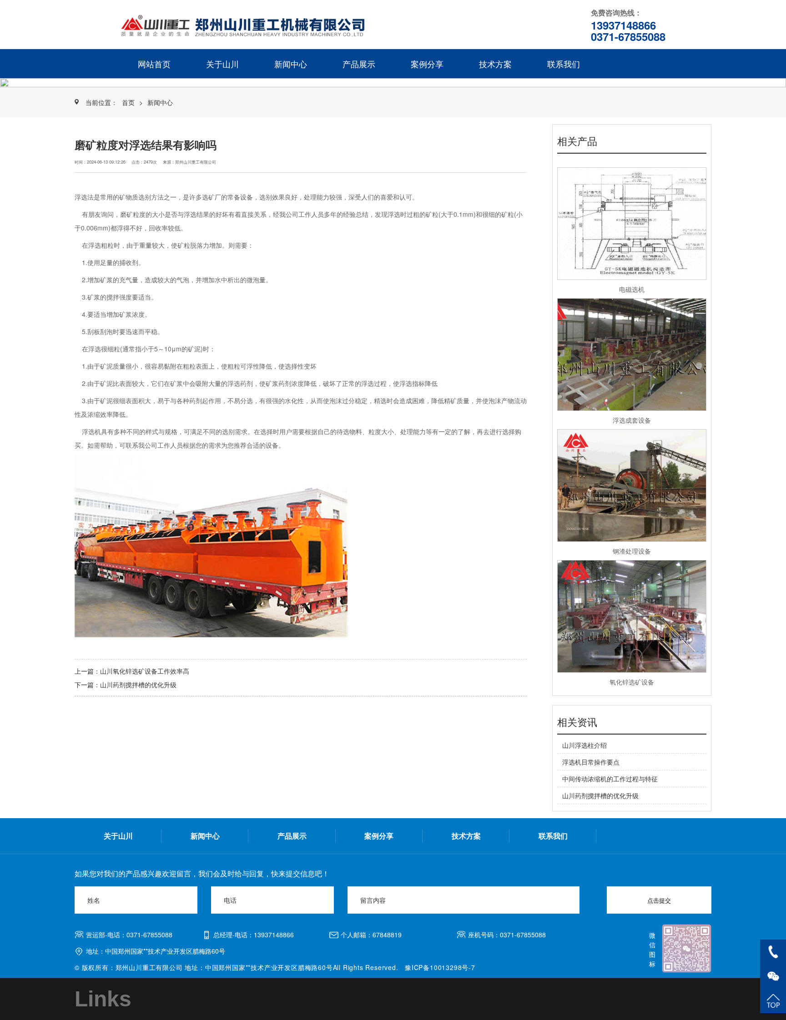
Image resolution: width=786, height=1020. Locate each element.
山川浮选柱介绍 (584, 745)
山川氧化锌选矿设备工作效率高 (144, 670)
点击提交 (659, 900)
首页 (128, 102)
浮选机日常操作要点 (591, 761)
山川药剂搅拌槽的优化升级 (138, 684)
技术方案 (495, 64)
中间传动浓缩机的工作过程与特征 (610, 778)
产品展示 (359, 64)
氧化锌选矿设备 (632, 681)
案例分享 (427, 64)
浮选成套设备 (632, 420)
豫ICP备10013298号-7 (440, 967)
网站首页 (154, 64)
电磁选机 (632, 289)
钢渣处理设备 (632, 550)
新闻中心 (290, 64)
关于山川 (222, 64)
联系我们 (563, 64)
